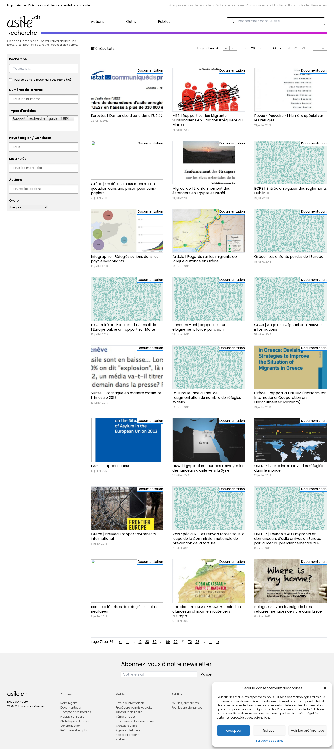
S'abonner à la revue (230, 5)
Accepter (234, 730)
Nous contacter (298, 5)
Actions (97, 21)
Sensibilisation (70, 726)
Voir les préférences (308, 730)
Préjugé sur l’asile (72, 717)
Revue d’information (130, 703)
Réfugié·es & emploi (73, 730)
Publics (164, 21)
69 (274, 48)
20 (253, 48)
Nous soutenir (204, 5)
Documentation (71, 707)
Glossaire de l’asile (129, 712)
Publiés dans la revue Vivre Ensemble (42, 80)
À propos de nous (181, 5)
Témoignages (126, 717)
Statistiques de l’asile (75, 721)
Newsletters (319, 5)
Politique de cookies (269, 741)
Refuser (269, 730)
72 (296, 48)
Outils (131, 21)
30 (260, 48)
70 (281, 48)
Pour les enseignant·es (187, 707)
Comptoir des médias (75, 712)
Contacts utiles (126, 726)
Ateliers (121, 739)
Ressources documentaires (135, 721)
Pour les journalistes (185, 703)
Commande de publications (266, 5)
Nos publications (127, 735)
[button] (325, 688)
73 (303, 48)
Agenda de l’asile (128, 730)
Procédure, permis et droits (134, 707)
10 (245, 48)
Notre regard (69, 703)
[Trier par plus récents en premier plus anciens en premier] (28, 207)
